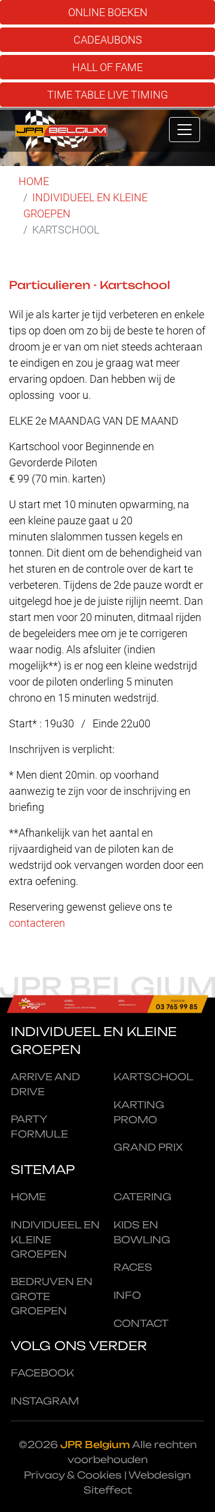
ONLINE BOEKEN (108, 12)
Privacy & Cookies (73, 1475)
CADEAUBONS (107, 39)
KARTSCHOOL (153, 1077)
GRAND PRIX (148, 1147)
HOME (34, 181)
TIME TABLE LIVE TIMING (107, 94)
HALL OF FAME (107, 67)
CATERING (142, 1197)
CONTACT (140, 1323)
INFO (127, 1295)
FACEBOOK (42, 1373)
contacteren (37, 923)
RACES (132, 1267)
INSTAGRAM (45, 1401)
